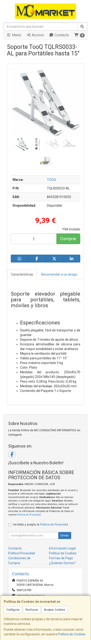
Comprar (68, 238)
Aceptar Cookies (54, 609)
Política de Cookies (71, 634)
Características (22, 274)
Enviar (65, 535)
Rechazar (31, 609)
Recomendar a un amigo (59, 274)
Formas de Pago (61, 558)
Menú (16, 35)
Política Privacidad (21, 553)
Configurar (13, 609)
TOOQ (51, 180)
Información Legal (62, 548)
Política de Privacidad (29, 514)
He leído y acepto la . (41, 524)
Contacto (61, 35)
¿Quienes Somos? (62, 563)
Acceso (37, 35)
